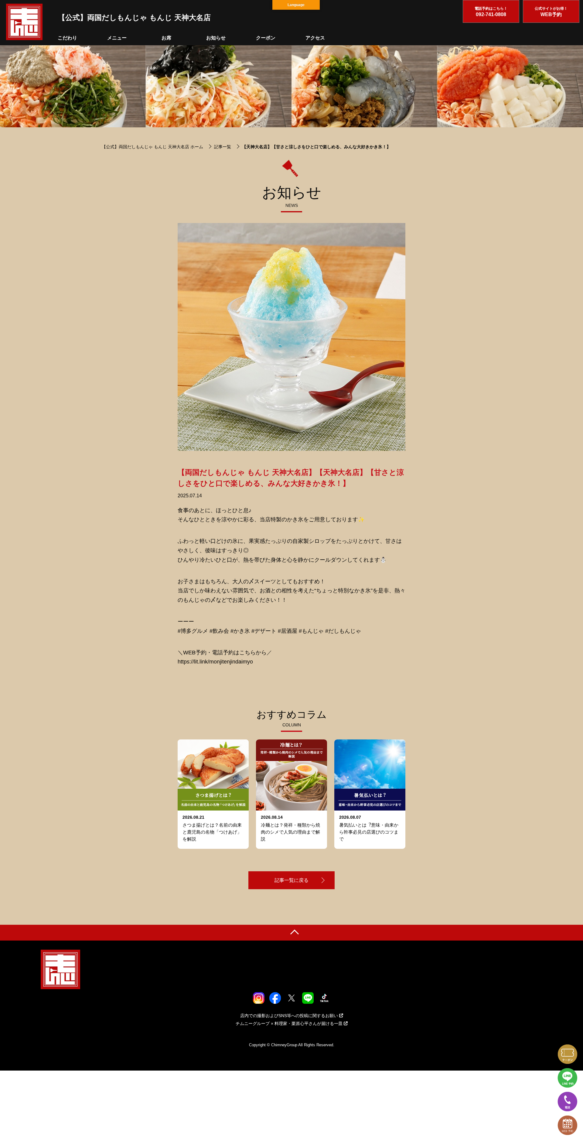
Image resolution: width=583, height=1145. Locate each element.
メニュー (117, 37)
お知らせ (216, 37)
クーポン (265, 37)
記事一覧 (222, 146)
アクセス (315, 37)
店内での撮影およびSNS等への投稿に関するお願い (289, 1015)
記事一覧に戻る (291, 880)
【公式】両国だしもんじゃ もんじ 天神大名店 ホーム (152, 146)
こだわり (67, 37)
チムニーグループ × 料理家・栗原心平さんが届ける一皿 (289, 1023)
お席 (166, 37)
